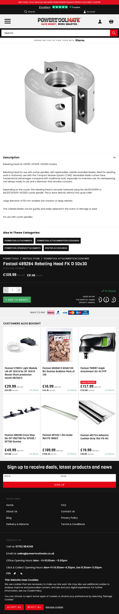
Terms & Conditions (73, 524)
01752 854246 (24, 546)
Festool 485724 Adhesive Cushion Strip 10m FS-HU (94, 437)
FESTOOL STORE (31, 258)
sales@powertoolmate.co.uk (35, 553)
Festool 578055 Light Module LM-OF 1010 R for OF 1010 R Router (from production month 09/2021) (21, 373)
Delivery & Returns (17, 524)
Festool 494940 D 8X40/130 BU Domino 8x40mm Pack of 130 (58, 371)
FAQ (63, 505)
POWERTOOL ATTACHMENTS (18, 240)
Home (9, 505)
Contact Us (68, 511)
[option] (59, 40)
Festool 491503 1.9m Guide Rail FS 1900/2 (57, 436)
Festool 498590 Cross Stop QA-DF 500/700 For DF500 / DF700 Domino (20, 438)
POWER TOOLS (11, 258)
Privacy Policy (69, 518)
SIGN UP (59, 484)
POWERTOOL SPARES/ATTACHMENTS (23, 248)
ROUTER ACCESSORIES (56, 248)
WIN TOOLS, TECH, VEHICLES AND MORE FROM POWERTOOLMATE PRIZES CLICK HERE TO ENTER (59, 2)
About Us (11, 511)
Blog (8, 518)
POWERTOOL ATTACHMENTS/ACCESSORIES (58, 240)
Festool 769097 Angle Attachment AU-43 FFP (93, 369)
